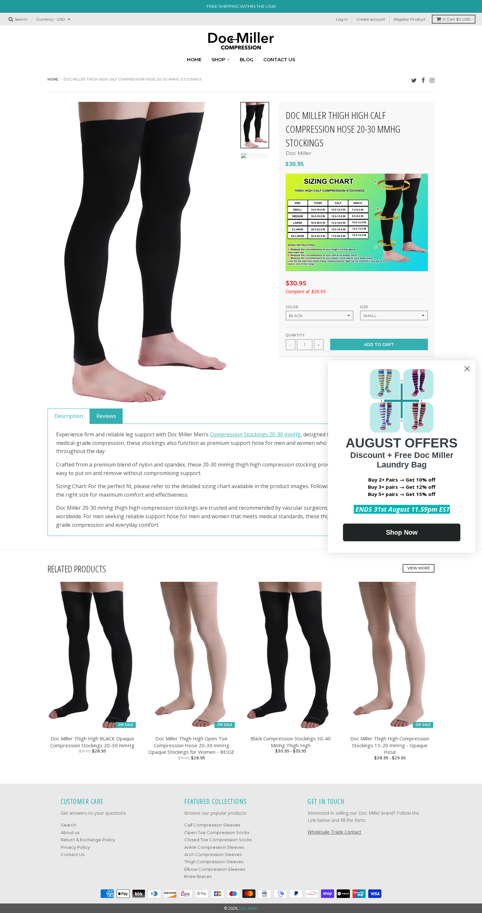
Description (68, 416)
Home (194, 60)
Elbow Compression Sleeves (214, 869)
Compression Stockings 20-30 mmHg (255, 434)
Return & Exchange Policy (88, 839)
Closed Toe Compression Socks (218, 839)
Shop (218, 60)
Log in (342, 19)
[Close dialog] (467, 368)
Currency (45, 19)
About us (70, 832)
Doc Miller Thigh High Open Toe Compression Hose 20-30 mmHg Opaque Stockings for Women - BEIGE (191, 745)
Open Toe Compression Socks (216, 832)
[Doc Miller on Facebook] (423, 80)
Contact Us (72, 854)
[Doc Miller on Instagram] (432, 80)
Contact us (279, 60)
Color (292, 307)
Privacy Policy (75, 847)
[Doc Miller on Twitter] (414, 80)
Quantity (295, 335)
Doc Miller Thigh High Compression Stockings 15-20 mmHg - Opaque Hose (389, 745)
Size (364, 307)
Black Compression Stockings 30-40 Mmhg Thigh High (291, 742)
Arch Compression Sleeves (213, 854)
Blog (246, 60)
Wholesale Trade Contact (334, 832)
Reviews (106, 416)
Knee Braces (197, 876)
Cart (457, 19)
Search (68, 824)
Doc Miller (298, 153)
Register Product (410, 19)
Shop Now (402, 532)
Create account (370, 19)
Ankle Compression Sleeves (214, 847)
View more (418, 568)
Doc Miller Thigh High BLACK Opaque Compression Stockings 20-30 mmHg (92, 742)
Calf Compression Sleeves (212, 824)
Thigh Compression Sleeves (213, 861)
